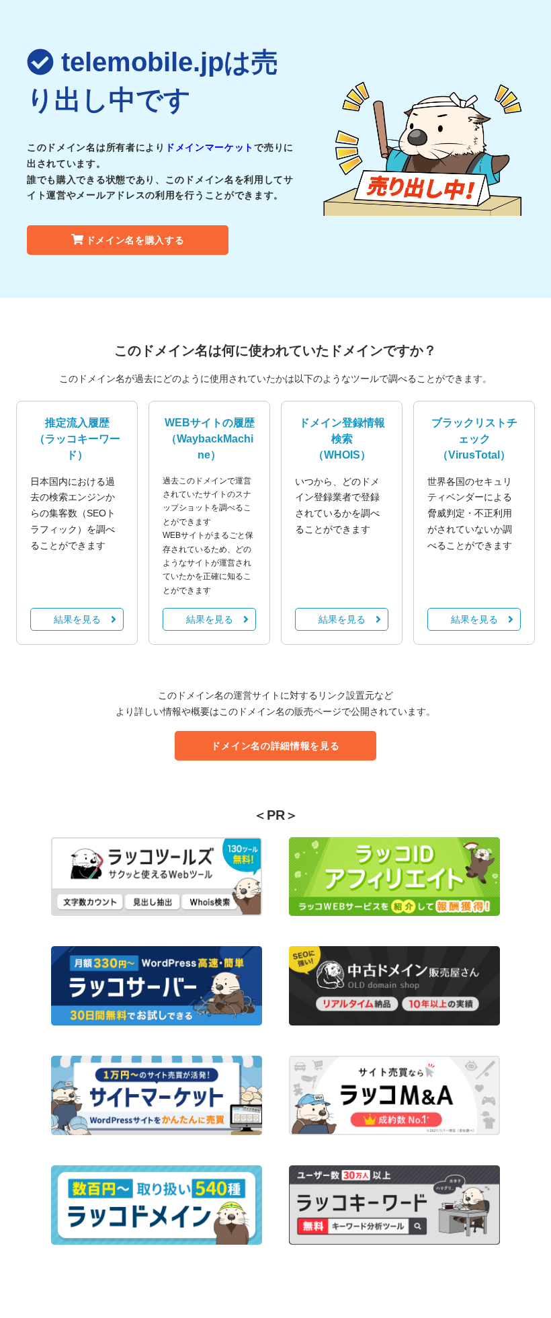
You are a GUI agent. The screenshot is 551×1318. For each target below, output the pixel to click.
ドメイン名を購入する (135, 240)
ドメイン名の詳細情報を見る (275, 745)
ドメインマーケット (209, 147)
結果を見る (77, 619)
